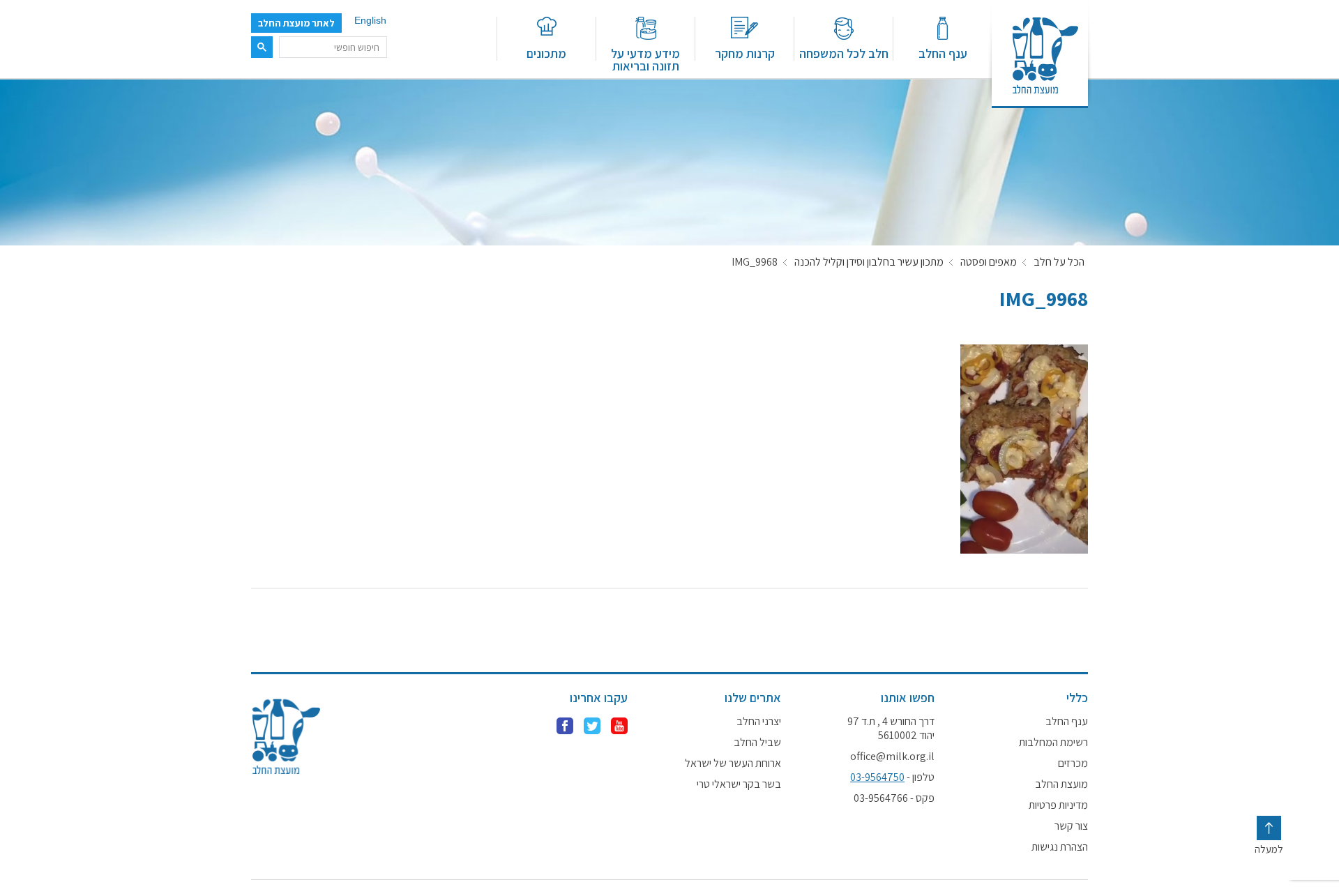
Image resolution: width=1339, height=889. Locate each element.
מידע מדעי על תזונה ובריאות (645, 59)
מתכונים (546, 52)
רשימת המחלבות (1053, 743)
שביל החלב (757, 743)
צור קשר (1071, 826)
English (370, 20)
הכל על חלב (1059, 262)
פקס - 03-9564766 (894, 798)
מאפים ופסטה (988, 262)
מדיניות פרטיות (1058, 805)
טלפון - (892, 777)
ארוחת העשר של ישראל (733, 763)
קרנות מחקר (745, 52)
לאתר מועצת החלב (296, 23)
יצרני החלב (758, 722)
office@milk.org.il (892, 756)
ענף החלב (942, 52)
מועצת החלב (1061, 784)
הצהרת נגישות (1059, 847)
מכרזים (1073, 763)
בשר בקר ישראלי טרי (739, 784)
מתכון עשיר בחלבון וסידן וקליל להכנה (869, 262)
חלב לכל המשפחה (843, 52)
